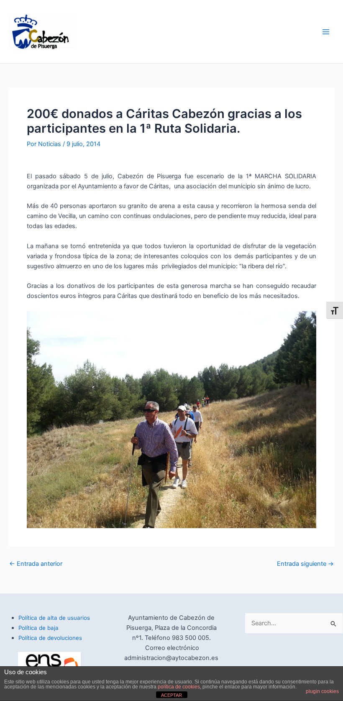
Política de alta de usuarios (54, 617)
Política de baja (38, 627)
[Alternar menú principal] (326, 32)
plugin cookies (322, 691)
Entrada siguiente (305, 564)
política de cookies (179, 687)
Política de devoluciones (50, 637)
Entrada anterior (35, 564)
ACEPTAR (171, 695)
